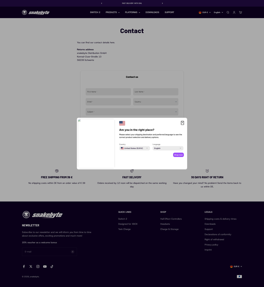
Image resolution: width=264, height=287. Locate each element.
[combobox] (132, 148)
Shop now (178, 155)
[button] (182, 123)
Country (122, 144)
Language (156, 144)
